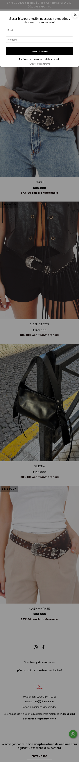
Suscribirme (39, 51)
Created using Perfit (39, 63)
